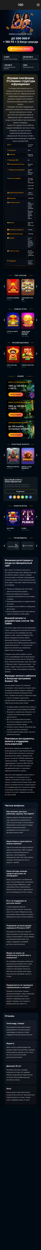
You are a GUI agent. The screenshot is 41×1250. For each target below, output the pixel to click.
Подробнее (20, 491)
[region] (20, 291)
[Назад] (4, 286)
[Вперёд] (36, 286)
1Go (20, 4)
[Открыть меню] (38, 5)
